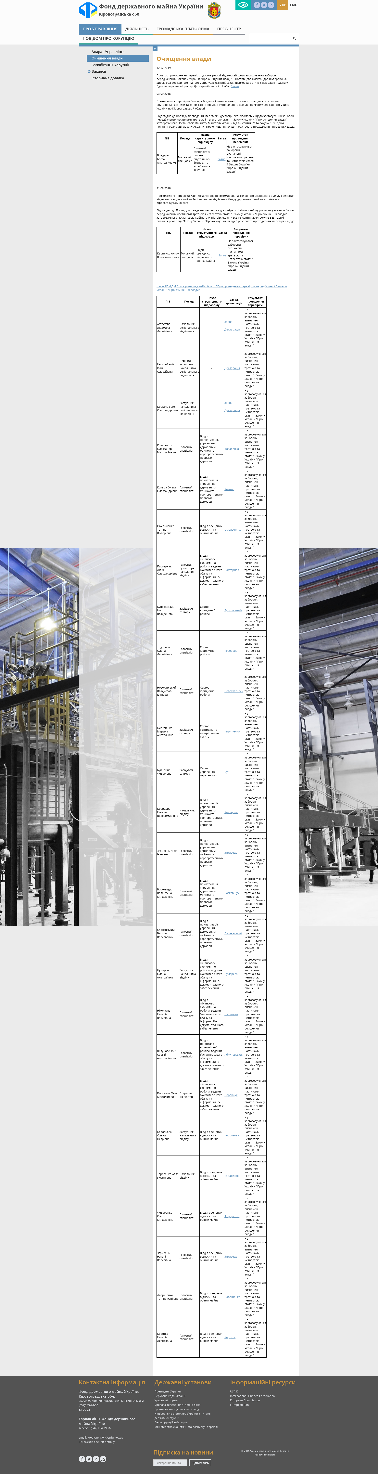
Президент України (168, 1391)
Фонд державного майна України (151, 6)
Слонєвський (233, 933)
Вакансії (99, 71)
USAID (234, 1391)
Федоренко (231, 1216)
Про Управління (100, 29)
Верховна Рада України (170, 1396)
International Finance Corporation (252, 1396)
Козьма (229, 489)
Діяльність (137, 29)
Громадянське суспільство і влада (177, 1409)
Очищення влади (107, 58)
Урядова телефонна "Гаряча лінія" (178, 1405)
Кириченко (232, 731)
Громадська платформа (183, 29)
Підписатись (200, 1463)
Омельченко (232, 529)
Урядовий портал (166, 1400)
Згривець (230, 852)
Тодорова (230, 651)
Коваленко (231, 449)
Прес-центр (229, 29)
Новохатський (233, 691)
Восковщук (231, 893)
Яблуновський (234, 1054)
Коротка (229, 1337)
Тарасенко (231, 1176)
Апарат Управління (108, 51)
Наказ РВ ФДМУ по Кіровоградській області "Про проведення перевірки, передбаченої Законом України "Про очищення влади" (222, 288)
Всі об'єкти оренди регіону (97, 1442)
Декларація (232, 329)
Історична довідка (108, 78)
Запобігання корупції (110, 64)
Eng (293, 5)
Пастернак (231, 570)
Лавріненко (232, 1297)
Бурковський (233, 610)
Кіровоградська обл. (120, 14)
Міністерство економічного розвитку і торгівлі (186, 1427)
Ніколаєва (231, 1014)
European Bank (240, 1405)
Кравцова (231, 812)
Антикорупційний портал (172, 1422)
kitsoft (271, 1454)
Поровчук (230, 1095)
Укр (282, 5)
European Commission (245, 1400)
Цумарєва (231, 974)
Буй (226, 772)
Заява (235, 86)
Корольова (231, 1135)
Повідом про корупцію (108, 38)
